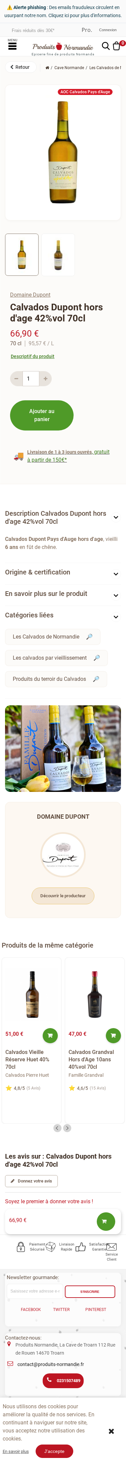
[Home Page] (47, 67)
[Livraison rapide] (51, 1247)
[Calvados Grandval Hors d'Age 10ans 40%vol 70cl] (95, 994)
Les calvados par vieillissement (50, 658)
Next (67, 1128)
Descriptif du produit (32, 356)
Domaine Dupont (30, 295)
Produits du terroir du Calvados (49, 679)
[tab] (63, 519)
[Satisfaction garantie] (81, 1247)
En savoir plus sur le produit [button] (46, 594)
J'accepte (54, 1451)
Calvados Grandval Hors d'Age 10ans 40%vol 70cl (91, 1059)
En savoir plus (16, 1451)
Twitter (61, 1309)
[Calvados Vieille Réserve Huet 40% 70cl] (31, 994)
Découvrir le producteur (63, 895)
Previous (57, 1128)
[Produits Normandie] (63, 46)
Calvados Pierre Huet (27, 1075)
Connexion (108, 30)
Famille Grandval (86, 1075)
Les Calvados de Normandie (46, 637)
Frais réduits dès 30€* (33, 29)
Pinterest (95, 1309)
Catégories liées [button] (29, 615)
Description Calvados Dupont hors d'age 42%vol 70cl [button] (55, 517)
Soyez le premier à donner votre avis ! (49, 1201)
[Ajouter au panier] (50, 1035)
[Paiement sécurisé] (21, 1247)
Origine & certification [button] (37, 572)
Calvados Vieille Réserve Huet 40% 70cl (27, 1059)
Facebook (31, 1309)
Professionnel (86, 30)
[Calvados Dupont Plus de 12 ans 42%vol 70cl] (22, 255)
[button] (21, 67)
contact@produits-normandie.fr (50, 1364)
